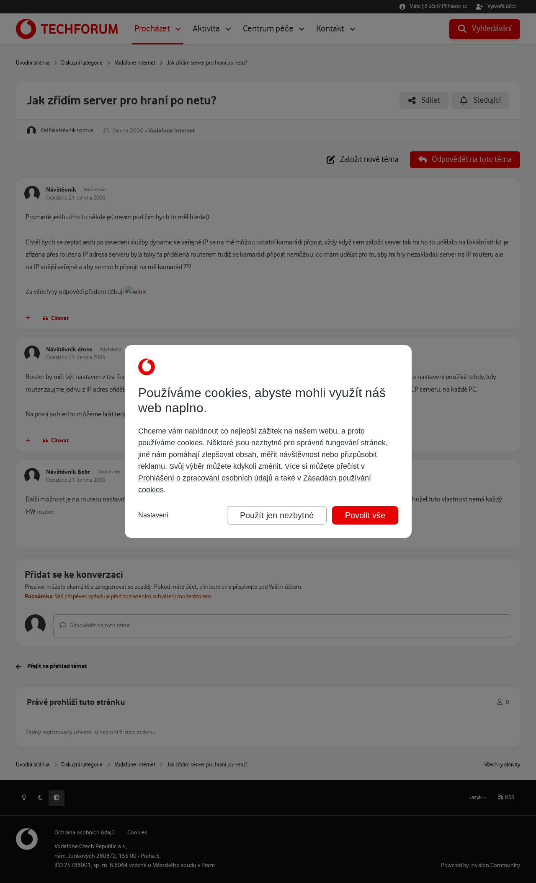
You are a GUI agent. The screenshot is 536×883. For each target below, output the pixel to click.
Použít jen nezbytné (277, 515)
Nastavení (153, 515)
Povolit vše (365, 515)
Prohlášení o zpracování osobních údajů (205, 478)
